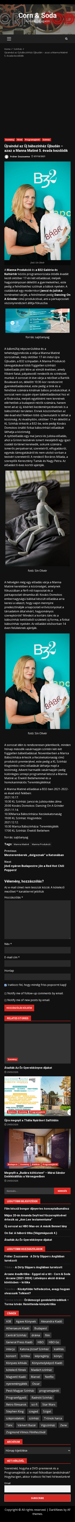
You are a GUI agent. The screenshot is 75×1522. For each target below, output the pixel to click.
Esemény (9, 139)
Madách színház (41, 1370)
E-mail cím (12, 957)
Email (7, 1483)
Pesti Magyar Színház (20, 1391)
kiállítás (59, 1349)
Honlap (9, 970)
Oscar (36, 1384)
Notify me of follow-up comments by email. (35, 993)
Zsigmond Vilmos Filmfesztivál (25, 1432)
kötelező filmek (16, 1370)
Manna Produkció (41, 844)
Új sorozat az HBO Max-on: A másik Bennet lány (35, 1226)
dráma (36, 1335)
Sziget (47, 1411)
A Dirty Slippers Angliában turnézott (38, 1267)
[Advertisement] (37, 96)
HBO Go (54, 1342)
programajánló (49, 1391)
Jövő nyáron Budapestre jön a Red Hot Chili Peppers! (34, 866)
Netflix (49, 1377)
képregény (42, 1356)
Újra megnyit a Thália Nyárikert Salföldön (37, 1096)
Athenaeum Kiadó (17, 1328)
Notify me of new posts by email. (28, 1000)
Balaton (12, 1112)
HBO (41, 1342)
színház (34, 1418)
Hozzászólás (13, 897)
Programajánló (32, 139)
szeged (33, 1411)
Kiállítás (36, 1164)
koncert (11, 1356)
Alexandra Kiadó (51, 1321)
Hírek (19, 139)
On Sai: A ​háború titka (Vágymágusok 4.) (30, 1233)
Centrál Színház (16, 1335)
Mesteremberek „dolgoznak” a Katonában (34, 853)
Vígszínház (48, 1425)
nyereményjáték (16, 1384)
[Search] (66, 38)
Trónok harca (53, 1418)
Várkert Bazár (27, 1425)
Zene (63, 1425)
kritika (25, 1356)
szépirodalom (15, 1418)
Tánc (9, 1425)
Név (8, 944)
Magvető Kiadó (16, 1377)
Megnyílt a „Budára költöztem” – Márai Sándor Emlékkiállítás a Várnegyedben (37, 1149)
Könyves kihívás (16, 1363)
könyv (58, 1356)
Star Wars (48, 1404)
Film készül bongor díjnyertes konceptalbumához (36, 1208)
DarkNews (56, 1510)
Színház (46, 139)
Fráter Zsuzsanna (20, 156)
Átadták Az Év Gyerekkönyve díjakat (37, 1044)
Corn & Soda (37, 15)
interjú (10, 1349)
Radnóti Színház (42, 1397)
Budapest (12, 1164)
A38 (8, 1321)
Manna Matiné (21, 844)
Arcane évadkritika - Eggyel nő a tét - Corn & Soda (37, 1274)
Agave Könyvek (26, 1321)
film (47, 1335)
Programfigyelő (16, 1397)
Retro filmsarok (16, 1404)
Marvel (35, 1377)
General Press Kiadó (19, 1342)
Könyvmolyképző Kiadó (47, 1363)
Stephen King (15, 1411)
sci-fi (34, 1404)
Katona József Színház (34, 1349)
